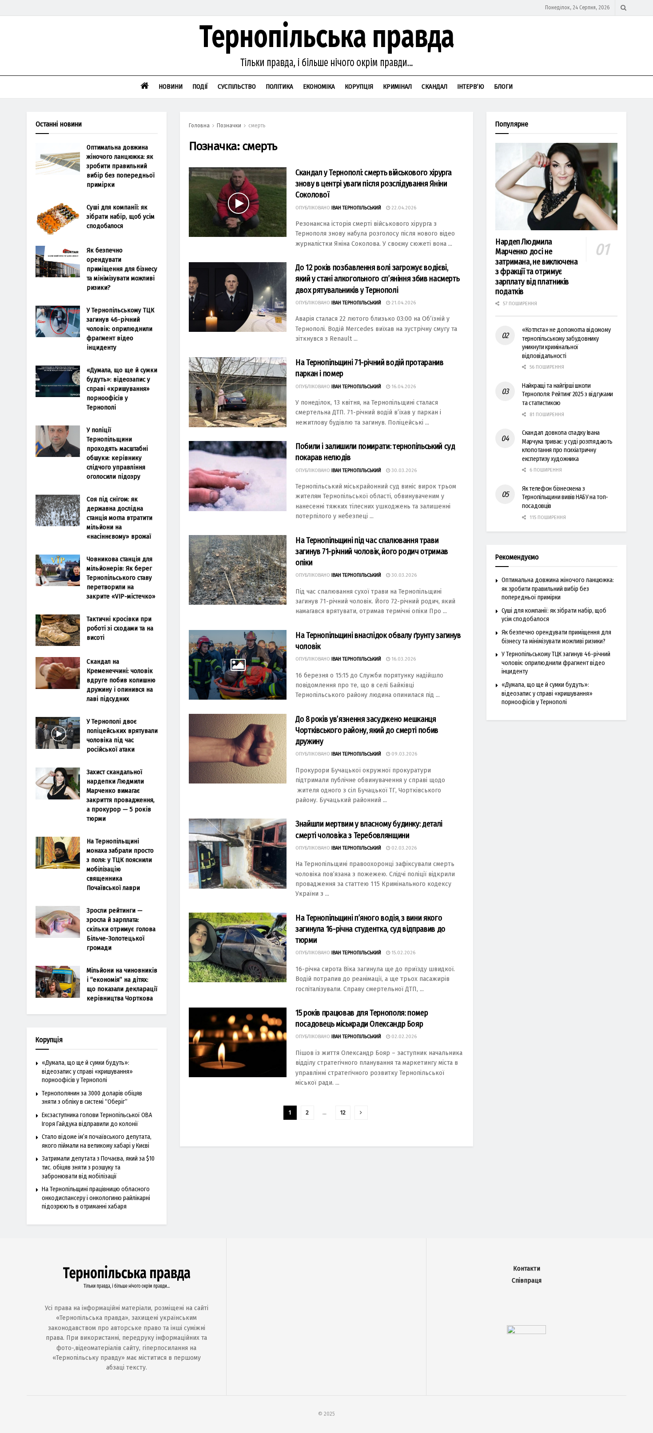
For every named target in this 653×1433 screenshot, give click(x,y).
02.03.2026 (403, 848)
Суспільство (237, 87)
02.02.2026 (403, 1036)
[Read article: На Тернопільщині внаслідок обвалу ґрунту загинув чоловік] (238, 665)
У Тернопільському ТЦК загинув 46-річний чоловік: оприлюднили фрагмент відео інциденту (120, 328)
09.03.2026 (403, 754)
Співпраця (527, 1280)
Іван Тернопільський (356, 208)
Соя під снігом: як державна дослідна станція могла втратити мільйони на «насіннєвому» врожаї (119, 517)
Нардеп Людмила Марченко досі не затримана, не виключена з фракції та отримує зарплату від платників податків (536, 267)
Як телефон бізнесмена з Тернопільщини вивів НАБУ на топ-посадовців (565, 497)
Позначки (229, 125)
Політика (279, 87)
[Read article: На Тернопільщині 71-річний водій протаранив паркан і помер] (238, 392)
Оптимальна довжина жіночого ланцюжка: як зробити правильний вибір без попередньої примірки (121, 166)
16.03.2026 (403, 659)
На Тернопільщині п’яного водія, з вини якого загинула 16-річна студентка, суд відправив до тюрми (370, 929)
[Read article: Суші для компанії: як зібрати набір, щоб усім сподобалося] (58, 219)
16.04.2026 (403, 387)
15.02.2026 (402, 953)
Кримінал (397, 87)
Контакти (526, 1268)
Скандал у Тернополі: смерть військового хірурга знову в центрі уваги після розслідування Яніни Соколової (373, 184)
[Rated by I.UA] (526, 1332)
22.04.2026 (403, 208)
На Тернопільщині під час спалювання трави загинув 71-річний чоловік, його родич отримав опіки (371, 551)
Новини (171, 87)
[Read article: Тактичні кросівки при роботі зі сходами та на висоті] (58, 630)
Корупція (359, 87)
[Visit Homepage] (326, 45)
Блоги (503, 87)
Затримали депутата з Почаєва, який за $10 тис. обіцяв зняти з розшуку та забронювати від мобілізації (98, 1167)
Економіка (319, 87)
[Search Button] (623, 8)
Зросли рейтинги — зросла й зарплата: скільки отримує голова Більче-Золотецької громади (121, 929)
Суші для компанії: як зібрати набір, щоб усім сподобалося (121, 216)
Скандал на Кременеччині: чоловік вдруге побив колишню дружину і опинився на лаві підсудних (121, 680)
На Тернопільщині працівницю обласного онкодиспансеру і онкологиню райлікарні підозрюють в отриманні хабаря (96, 1197)
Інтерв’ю (470, 87)
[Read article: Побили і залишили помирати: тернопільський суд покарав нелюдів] (238, 476)
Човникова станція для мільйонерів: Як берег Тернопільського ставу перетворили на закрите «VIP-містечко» (121, 577)
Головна (199, 125)
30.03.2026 (403, 470)
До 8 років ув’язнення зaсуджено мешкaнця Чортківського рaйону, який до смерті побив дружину (366, 730)
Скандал (434, 87)
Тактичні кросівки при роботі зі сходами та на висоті (120, 628)
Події (200, 87)
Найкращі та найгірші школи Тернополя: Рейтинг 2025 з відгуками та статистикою (567, 394)
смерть (257, 125)
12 (343, 1112)
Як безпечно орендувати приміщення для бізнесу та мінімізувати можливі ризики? (122, 268)
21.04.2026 (403, 303)
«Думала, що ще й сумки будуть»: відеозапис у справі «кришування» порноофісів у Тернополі (122, 388)
